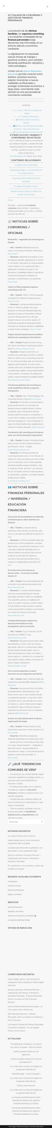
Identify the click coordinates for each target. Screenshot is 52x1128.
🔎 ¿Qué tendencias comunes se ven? (27, 132)
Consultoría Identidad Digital (19, 920)
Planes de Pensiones (16, 890)
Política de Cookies (23, 1126)
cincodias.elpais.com (18, 156)
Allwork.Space (34, 399)
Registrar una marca (15, 911)
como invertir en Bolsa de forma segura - (24, 1006)
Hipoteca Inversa (14, 886)
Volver (10, 200)
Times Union (13, 301)
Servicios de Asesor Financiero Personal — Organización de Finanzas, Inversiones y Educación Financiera (24, 858)
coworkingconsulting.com (18, 450)
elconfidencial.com (15, 587)
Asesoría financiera (15, 907)
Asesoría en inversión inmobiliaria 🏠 (22, 916)
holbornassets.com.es (17, 638)
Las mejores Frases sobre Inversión (21, 836)
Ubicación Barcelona (36, 1126)
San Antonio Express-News (23, 349)
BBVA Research (22, 713)
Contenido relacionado (28, 117)
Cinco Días (12, 254)
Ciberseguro (13, 881)
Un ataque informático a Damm (26, 186)
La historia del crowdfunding (26, 165)
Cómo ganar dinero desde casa (20, 1010)
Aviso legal (12, 1126)
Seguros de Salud (15, 894)
